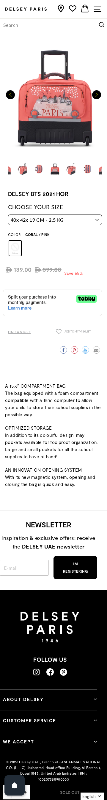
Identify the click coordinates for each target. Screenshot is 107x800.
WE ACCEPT (18, 741)
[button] (96, 94)
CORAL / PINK (15, 248)
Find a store (19, 332)
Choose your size (35, 207)
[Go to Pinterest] (63, 672)
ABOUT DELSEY (23, 699)
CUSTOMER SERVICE (29, 720)
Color (29, 234)
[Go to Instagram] (36, 672)
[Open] (14, 785)
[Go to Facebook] (50, 672)
